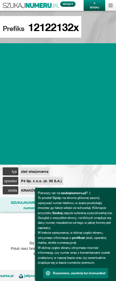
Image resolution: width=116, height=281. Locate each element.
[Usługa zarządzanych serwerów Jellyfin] (20, 275)
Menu (110, 5)
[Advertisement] (58, 104)
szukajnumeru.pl (31, 5)
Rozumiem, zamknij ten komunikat (79, 273)
